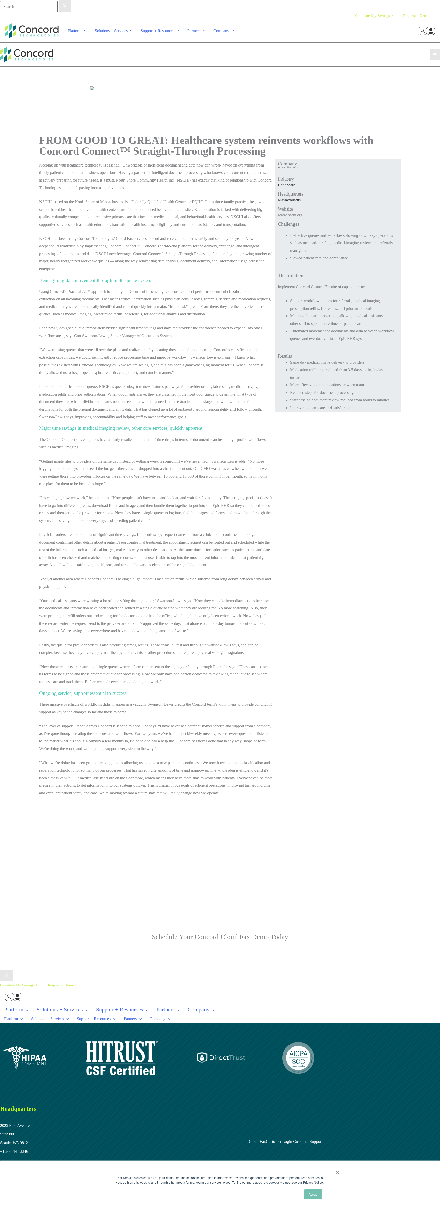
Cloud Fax (257, 1141)
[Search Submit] (65, 6)
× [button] (337, 1170)
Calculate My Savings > (374, 15)
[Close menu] (6, 975)
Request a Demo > (417, 15)
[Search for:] (35, 6)
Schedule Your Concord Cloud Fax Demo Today (220, 937)
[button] (84, 31)
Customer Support (307, 1141)
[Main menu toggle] (435, 54)
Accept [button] (313, 1194)
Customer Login (279, 1141)
